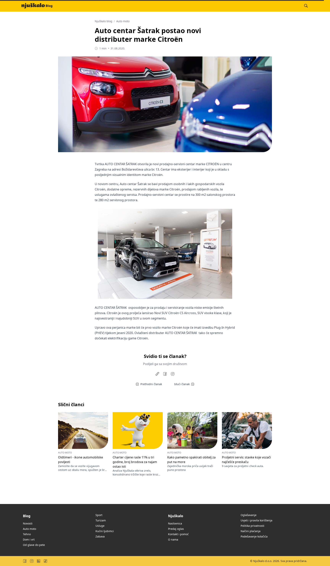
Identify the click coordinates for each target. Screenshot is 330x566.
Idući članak (182, 384)
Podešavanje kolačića (254, 536)
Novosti (27, 523)
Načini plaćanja (250, 531)
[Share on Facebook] (165, 374)
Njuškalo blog (103, 21)
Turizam (100, 520)
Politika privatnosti (252, 526)
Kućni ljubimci (104, 531)
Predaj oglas (176, 529)
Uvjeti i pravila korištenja (256, 520)
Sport (98, 515)
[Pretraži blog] (306, 5)
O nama (173, 539)
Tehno (27, 534)
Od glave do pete (34, 545)
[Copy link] (157, 374)
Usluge (99, 526)
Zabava (100, 536)
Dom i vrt (29, 539)
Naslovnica (175, 523)
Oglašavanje (248, 515)
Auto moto (122, 21)
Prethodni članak (151, 384)
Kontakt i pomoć (178, 534)
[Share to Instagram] (172, 374)
